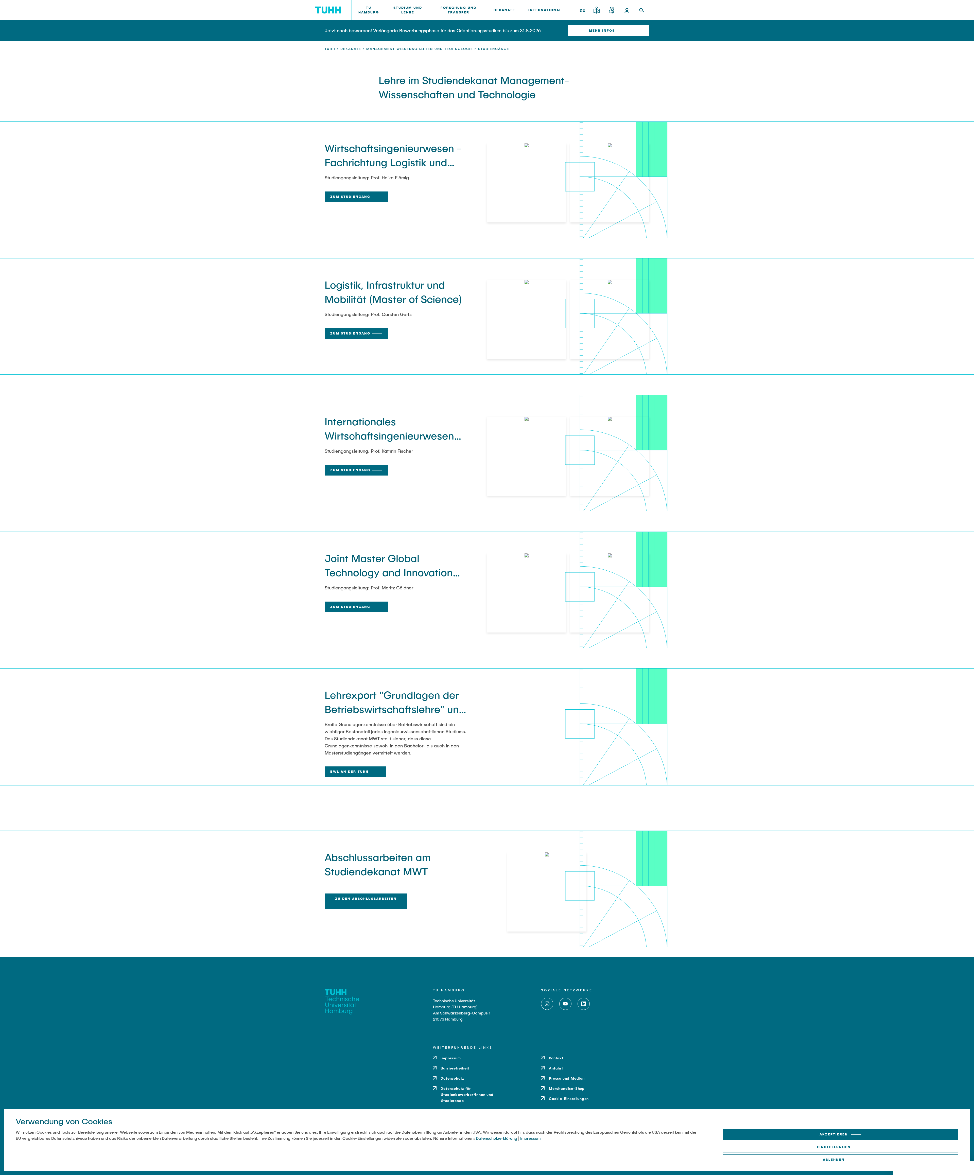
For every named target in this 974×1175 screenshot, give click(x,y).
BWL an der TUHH (349, 771)
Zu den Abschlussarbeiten (366, 899)
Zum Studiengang (350, 197)
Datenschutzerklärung (496, 1138)
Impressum (530, 1138)
